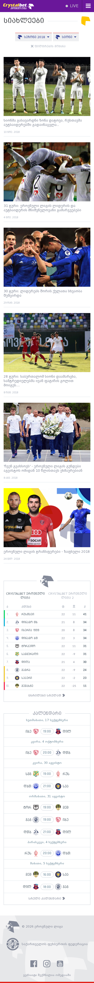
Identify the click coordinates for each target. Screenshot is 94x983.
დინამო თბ (29, 622)
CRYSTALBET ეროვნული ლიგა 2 (67, 596)
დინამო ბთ (29, 638)
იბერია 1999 (29, 630)
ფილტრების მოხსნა (50, 46)
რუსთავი (27, 614)
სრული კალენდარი (45, 898)
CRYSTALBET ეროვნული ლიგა (25, 596)
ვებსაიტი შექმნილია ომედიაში (47, 975)
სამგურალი (29, 654)
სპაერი (26, 678)
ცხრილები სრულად (45, 695)
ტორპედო (27, 646)
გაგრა (25, 670)
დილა (25, 662)
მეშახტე (26, 686)
